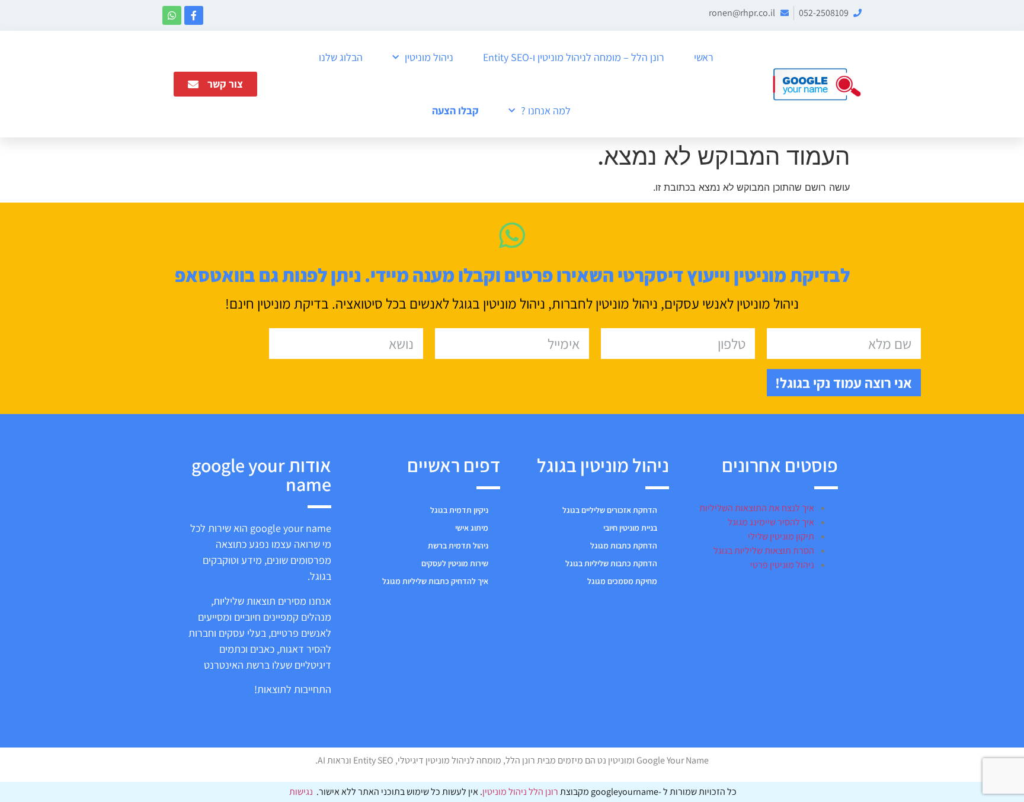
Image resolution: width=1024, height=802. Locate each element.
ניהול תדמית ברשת (458, 545)
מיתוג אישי (471, 527)
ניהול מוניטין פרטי (782, 565)
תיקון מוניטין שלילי (781, 536)
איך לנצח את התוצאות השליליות (756, 508)
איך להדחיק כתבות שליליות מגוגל (435, 581)
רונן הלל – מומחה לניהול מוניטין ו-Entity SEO (573, 57)
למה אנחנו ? (546, 110)
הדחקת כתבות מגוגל (623, 545)
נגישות (301, 791)
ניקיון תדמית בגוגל (459, 510)
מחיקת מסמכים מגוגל (622, 581)
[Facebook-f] (193, 15)
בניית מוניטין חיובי (630, 527)
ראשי (703, 57)
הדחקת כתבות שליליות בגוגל (611, 563)
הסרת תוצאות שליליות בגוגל (763, 550)
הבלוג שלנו (341, 57)
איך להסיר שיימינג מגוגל (771, 522)
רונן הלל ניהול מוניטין (521, 791)
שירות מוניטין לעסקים (454, 563)
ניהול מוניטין (429, 57)
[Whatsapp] (171, 15)
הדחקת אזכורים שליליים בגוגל (609, 510)
